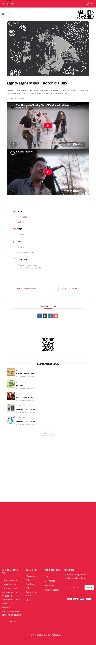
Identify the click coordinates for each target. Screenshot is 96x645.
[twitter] (7, 621)
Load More (48, 433)
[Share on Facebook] (39, 316)
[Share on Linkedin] (50, 316)
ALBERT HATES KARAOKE (25, 421)
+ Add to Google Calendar (26, 288)
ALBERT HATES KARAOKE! (25, 409)
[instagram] (7, 4)
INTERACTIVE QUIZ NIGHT (25, 374)
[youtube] (12, 4)
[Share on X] (45, 316)
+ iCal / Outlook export (71, 288)
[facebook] (3, 4)
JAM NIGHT (20, 386)
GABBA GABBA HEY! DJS (25, 397)
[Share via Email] (55, 316)
